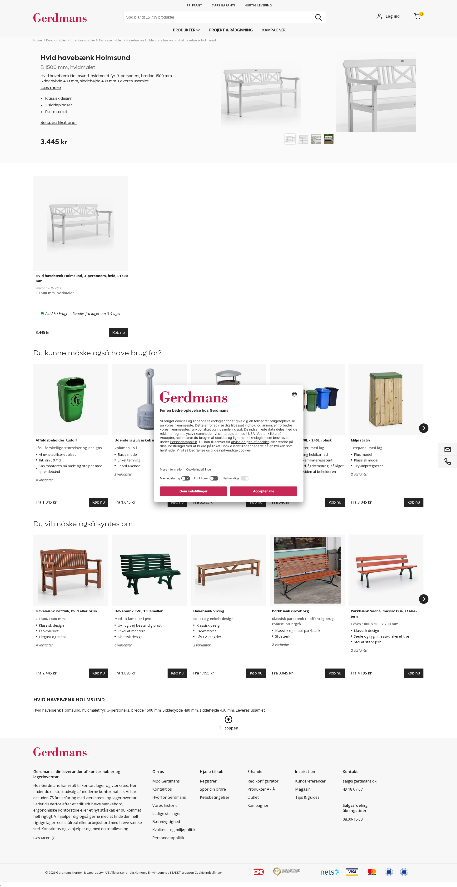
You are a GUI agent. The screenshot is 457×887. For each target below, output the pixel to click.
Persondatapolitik (168, 837)
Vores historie (165, 805)
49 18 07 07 (353, 789)
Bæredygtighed (166, 821)
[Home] (69, 18)
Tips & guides (307, 797)
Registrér (208, 781)
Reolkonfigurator (263, 781)
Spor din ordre (213, 789)
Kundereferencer (310, 781)
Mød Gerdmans (166, 781)
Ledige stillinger (166, 813)
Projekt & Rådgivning (231, 30)
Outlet (253, 797)
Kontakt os (162, 789)
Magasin (303, 789)
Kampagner (274, 30)
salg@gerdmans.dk (360, 781)
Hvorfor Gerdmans (169, 797)
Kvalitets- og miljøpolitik (173, 829)
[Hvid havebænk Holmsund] (290, 139)
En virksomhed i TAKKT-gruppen (171, 872)
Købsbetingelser (214, 797)
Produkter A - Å (261, 789)
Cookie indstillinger (208, 872)
